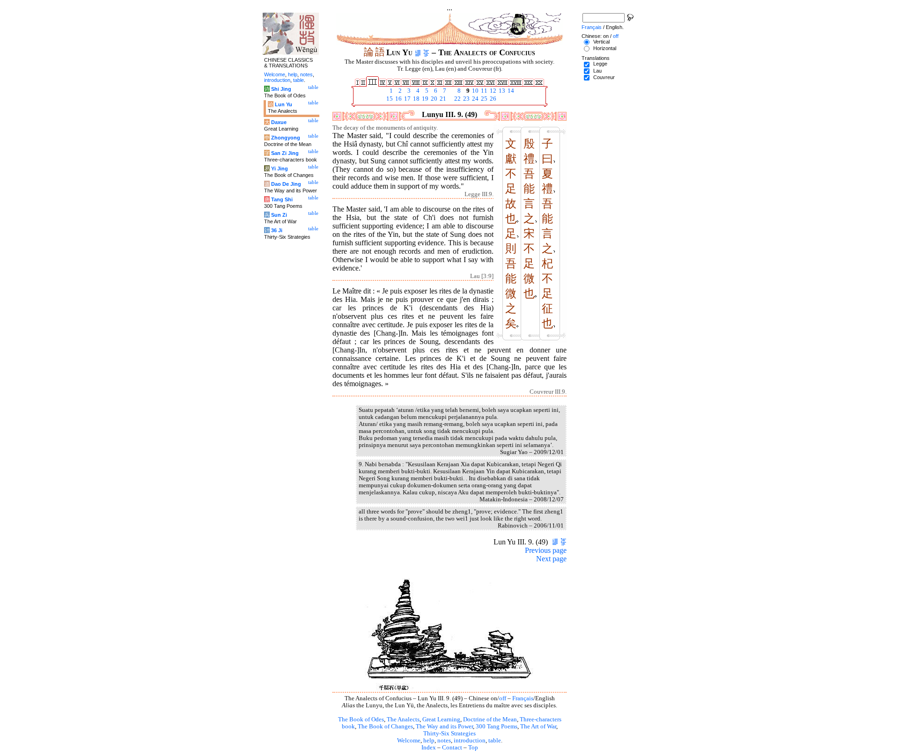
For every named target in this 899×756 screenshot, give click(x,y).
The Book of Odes (361, 719)
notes (444, 740)
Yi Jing (279, 168)
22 (457, 98)
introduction (470, 740)
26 (492, 98)
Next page (551, 559)
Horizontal (604, 48)
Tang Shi (282, 199)
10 (475, 91)
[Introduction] (418, 52)
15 (389, 98)
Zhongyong (285, 137)
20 (433, 98)
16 (398, 98)
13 (501, 91)
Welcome (408, 740)
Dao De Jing (286, 184)
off (502, 698)
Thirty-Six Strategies (449, 733)
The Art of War (538, 726)
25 (483, 98)
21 (442, 98)
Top (473, 747)
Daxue (279, 122)
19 (424, 98)
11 (483, 91)
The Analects (403, 719)
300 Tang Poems (496, 726)
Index (428, 747)
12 (492, 91)
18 (416, 98)
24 (475, 98)
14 (510, 91)
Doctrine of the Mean (490, 719)
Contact (452, 747)
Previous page (546, 550)
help (429, 740)
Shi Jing (281, 89)
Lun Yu (283, 104)
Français (522, 698)
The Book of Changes (385, 726)
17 (407, 98)
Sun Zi (279, 215)
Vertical (601, 41)
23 (466, 98)
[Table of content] (426, 52)
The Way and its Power (444, 726)
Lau (597, 70)
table (494, 740)
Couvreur (604, 77)
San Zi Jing (285, 153)
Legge (600, 63)
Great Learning (441, 719)
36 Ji (276, 230)
